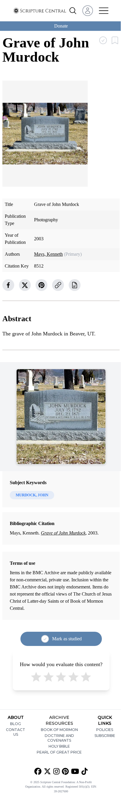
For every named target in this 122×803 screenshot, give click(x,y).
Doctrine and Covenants (59, 738)
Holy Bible (59, 746)
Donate (61, 25)
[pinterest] (41, 285)
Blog (15, 724)
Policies (104, 729)
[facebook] (8, 285)
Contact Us (15, 732)
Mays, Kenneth (48, 254)
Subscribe (104, 735)
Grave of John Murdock (63, 532)
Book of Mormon (59, 729)
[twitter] (25, 285)
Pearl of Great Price (59, 752)
